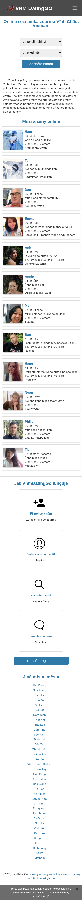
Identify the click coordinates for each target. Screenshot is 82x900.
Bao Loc (39, 724)
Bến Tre (40, 744)
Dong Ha (39, 838)
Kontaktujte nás (46, 878)
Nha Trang (39, 690)
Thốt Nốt (39, 719)
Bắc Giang (39, 783)
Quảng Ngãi (39, 798)
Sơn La (39, 823)
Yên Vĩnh (39, 759)
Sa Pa (39, 852)
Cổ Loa (39, 843)
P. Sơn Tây (39, 769)
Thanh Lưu (40, 813)
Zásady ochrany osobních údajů (48, 874)
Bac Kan (39, 833)
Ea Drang (40, 818)
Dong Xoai (39, 808)
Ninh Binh (39, 793)
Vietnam (39, 857)
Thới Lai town (39, 754)
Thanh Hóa (39, 749)
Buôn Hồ (39, 739)
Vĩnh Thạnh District (39, 764)
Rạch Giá (39, 695)
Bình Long (39, 848)
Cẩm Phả (39, 729)
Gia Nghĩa (39, 778)
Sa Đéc (39, 705)
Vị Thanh (39, 803)
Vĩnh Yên (39, 828)
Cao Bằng (39, 774)
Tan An (39, 700)
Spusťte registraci (41, 661)
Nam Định (39, 714)
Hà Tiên (39, 788)
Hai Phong (39, 685)
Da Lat (39, 709)
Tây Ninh (39, 734)
